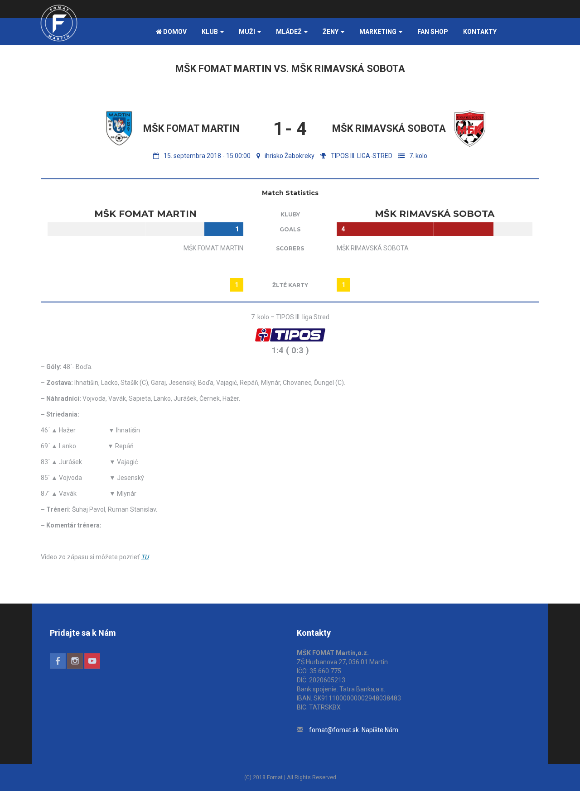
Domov (174, 31)
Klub (210, 31)
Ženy (331, 31)
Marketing (378, 31)
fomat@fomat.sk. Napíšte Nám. (354, 729)
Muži (247, 31)
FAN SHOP (432, 31)
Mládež (289, 31)
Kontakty (480, 31)
